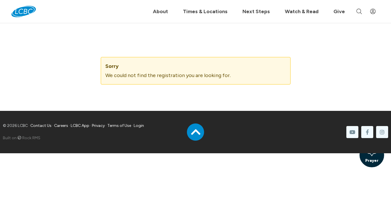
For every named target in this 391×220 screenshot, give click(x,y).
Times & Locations (205, 11)
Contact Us (41, 125)
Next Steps (256, 11)
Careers (61, 125)
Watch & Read (302, 11)
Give (339, 11)
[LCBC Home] (23, 11)
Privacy (98, 125)
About (160, 11)
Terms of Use (119, 125)
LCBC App (80, 125)
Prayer (371, 160)
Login (139, 125)
